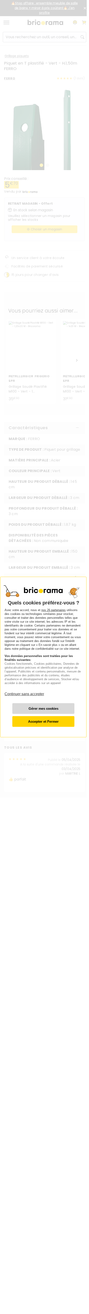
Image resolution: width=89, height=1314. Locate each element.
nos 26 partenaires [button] (53, 610)
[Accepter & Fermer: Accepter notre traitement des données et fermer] (43, 721)
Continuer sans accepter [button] (24, 692)
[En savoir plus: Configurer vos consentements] (43, 708)
